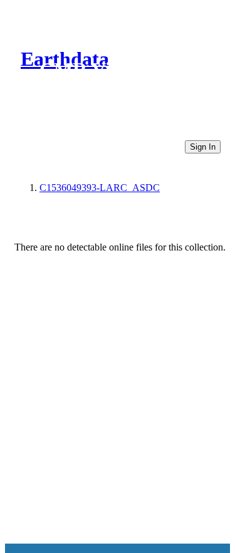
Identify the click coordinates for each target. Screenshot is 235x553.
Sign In (203, 147)
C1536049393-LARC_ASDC (99, 187)
